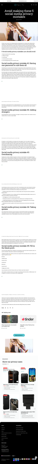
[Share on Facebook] (5, 308)
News (2, 439)
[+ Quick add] (17, 381)
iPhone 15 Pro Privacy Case (21, 431)
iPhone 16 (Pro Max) (19, 429)
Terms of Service (4, 438)
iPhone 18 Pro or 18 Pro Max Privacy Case (10, 384)
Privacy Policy (3, 434)
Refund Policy (3, 436)
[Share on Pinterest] (10, 308)
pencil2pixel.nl (3, 460)
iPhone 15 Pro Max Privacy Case (21, 433)
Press (2, 431)
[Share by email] (13, 308)
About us (3, 427)
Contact (3, 429)
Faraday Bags (18, 434)
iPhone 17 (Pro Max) (19, 427)
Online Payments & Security (6, 433)
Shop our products (19, 335)
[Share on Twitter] (8, 308)
